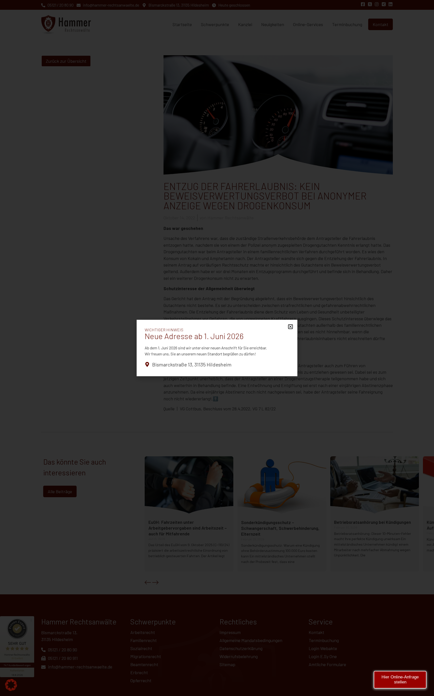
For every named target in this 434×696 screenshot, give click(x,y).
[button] (11, 685)
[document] (217, 348)
